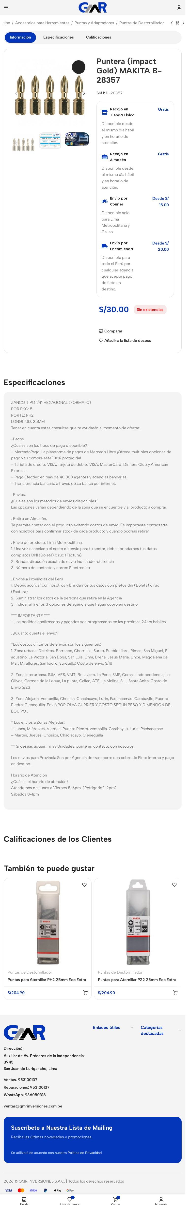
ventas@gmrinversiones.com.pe (33, 1106)
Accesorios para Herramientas (42, 22)
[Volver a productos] (178, 23)
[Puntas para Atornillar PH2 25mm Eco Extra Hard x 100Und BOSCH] (47, 922)
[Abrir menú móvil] (6, 7)
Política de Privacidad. (85, 1153)
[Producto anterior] (172, 23)
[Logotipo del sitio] (93, 7)
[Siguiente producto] (184, 23)
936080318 (35, 1094)
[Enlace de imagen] (25, 1032)
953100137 (27, 1079)
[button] (16, 93)
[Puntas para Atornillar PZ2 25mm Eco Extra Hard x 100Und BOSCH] (138, 922)
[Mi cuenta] (179, 7)
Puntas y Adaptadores (94, 22)
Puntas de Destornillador (141, 22)
